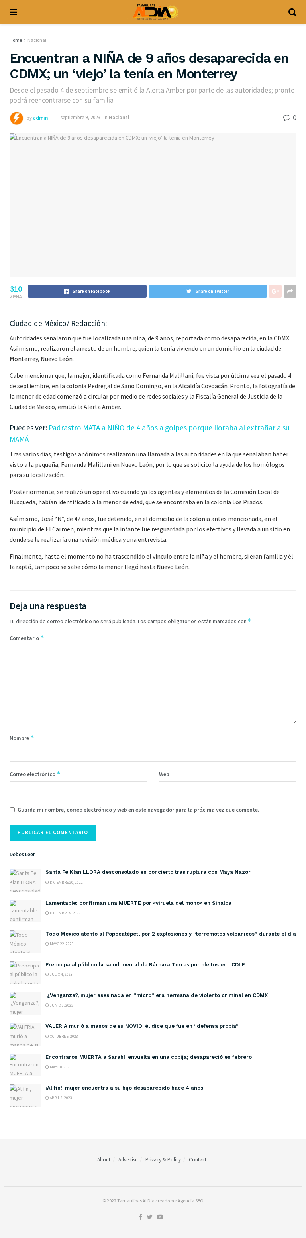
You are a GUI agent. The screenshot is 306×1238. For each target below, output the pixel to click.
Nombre (22, 738)
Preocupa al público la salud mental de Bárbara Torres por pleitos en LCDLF (145, 964)
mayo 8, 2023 (60, 1067)
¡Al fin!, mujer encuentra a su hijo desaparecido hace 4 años (124, 1088)
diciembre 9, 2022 (65, 913)
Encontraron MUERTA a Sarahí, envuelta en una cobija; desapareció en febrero (148, 1057)
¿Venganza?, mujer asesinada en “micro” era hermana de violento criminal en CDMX (156, 995)
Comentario (27, 638)
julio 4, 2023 (61, 974)
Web (164, 774)
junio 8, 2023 (61, 1005)
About (103, 1159)
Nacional (36, 40)
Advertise (127, 1159)
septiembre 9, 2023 (80, 117)
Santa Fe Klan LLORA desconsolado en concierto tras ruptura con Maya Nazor (148, 872)
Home (16, 40)
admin (40, 117)
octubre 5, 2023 (63, 1036)
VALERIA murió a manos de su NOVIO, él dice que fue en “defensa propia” (142, 1026)
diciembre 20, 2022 (66, 882)
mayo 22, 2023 (61, 943)
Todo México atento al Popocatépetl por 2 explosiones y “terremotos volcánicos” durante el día (170, 934)
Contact (197, 1159)
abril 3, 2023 (60, 1097)
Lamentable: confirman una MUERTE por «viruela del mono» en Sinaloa (138, 903)
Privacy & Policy (163, 1159)
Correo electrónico (35, 774)
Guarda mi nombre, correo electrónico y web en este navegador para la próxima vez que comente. (138, 809)
